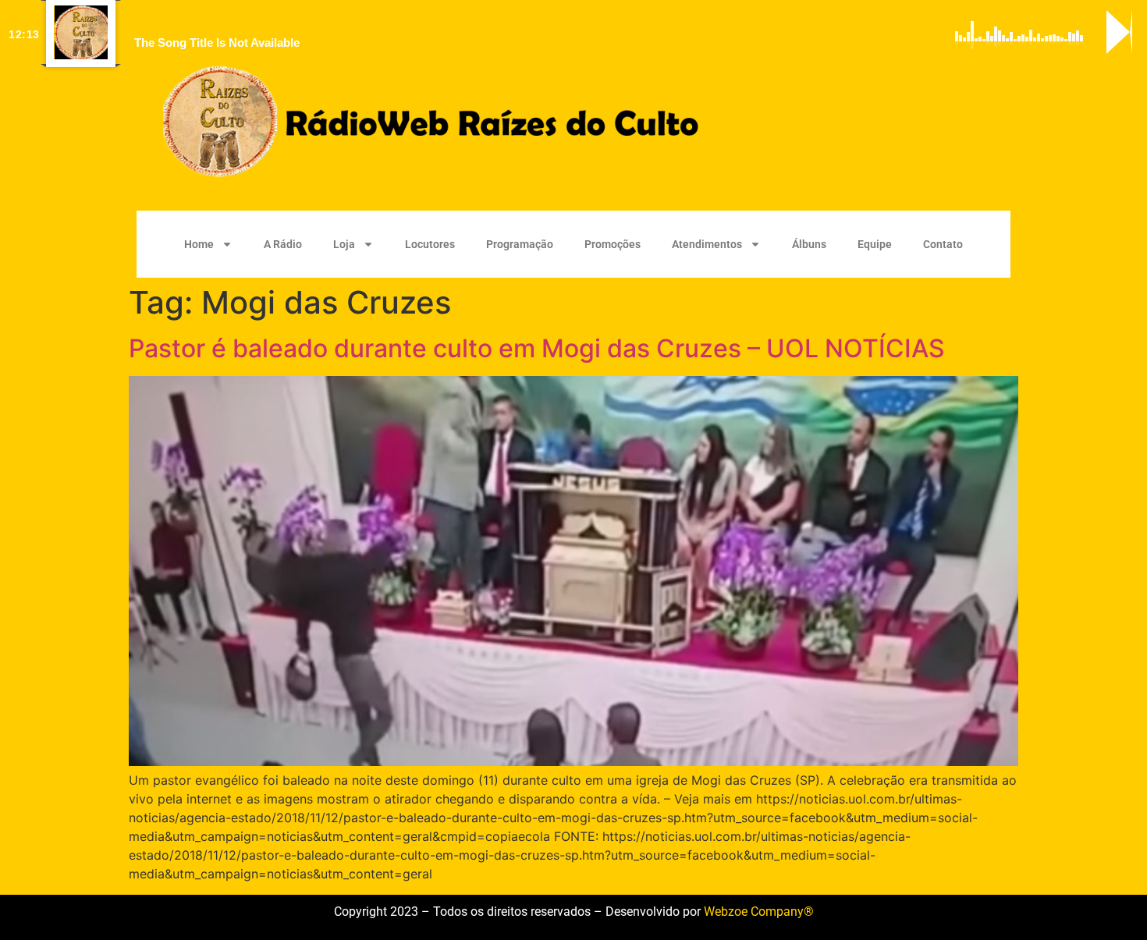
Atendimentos (707, 244)
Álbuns (809, 244)
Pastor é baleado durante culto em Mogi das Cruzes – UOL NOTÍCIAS (537, 348)
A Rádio (283, 244)
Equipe (875, 244)
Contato (943, 244)
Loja (344, 244)
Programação (519, 244)
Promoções (612, 244)
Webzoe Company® (759, 911)
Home (199, 244)
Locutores (430, 244)
